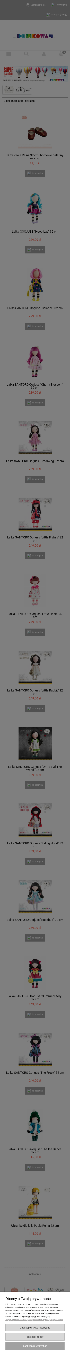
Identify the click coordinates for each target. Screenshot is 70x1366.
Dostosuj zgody (35, 1336)
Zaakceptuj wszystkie (35, 1345)
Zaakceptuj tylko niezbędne (35, 1327)
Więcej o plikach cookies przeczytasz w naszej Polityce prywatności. (34, 1319)
